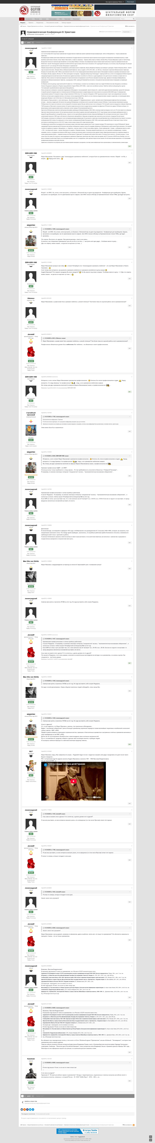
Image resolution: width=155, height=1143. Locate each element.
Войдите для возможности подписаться (111, 31)
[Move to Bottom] (150, 1140)
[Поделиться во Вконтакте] (22, 1109)
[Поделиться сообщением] (131, 48)
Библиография (53, 19)
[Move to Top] (150, 1136)
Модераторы (39, 22)
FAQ (60, 19)
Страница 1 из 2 (40, 42)
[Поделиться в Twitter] (30, 1109)
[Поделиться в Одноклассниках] (24, 1109)
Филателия (76, 19)
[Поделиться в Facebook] (27, 1109)
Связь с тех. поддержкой (77, 1137)
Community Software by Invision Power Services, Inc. (77, 1140)
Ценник (44, 19)
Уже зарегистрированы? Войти (114, 2)
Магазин (37, 19)
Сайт (21, 19)
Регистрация (130, 2)
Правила (31, 22)
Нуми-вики (67, 19)
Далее (28, 42)
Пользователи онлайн (52, 22)
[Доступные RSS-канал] (133, 1125)
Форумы (22, 22)
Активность (29, 19)
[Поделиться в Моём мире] (33, 1109)
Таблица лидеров (66, 22)
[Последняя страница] (33, 42)
